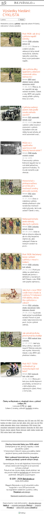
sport (34, 79)
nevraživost (32, 307)
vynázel (31, 155)
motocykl (35, 374)
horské (38, 430)
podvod (34, 338)
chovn (18, 425)
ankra (6, 432)
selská (2, 425)
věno (28, 423)
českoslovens (24, 425)
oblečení (25, 82)
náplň (28, 430)
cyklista (14, 420)
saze (32, 420)
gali (42, 430)
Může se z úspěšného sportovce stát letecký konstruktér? (32, 146)
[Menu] (4, 3)
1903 (2, 432)
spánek (13, 430)
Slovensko (30, 427)
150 (29, 420)
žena (39, 338)
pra (35, 423)
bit (34, 427)
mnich (14, 423)
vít (7, 423)
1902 (29, 193)
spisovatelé (11, 427)
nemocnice (26, 84)
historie (30, 229)
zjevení (35, 425)
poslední (29, 408)
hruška (17, 427)
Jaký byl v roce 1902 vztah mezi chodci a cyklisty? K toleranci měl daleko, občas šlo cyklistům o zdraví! (31, 296)
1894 (29, 338)
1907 (38, 420)
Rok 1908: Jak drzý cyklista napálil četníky (31, 36)
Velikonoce (21, 420)
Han (39, 425)
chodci (24, 307)
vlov (42, 420)
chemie (8, 430)
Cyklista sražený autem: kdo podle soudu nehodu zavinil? (30, 111)
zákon (24, 423)
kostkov (3, 423)
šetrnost (23, 430)
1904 (29, 226)
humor (31, 82)
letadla (34, 153)
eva (18, 423)
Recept (3, 430)
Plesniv (18, 430)
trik (29, 44)
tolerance (25, 310)
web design (22, 492)
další (29, 406)
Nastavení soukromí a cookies (22, 496)
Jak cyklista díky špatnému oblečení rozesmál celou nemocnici (31, 72)
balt (21, 423)
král (23, 267)
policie (24, 44)
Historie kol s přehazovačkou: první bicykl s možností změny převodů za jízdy (30, 185)
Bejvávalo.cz (28, 478)
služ (26, 420)
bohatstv (23, 427)
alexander (8, 425)
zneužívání (4, 427)
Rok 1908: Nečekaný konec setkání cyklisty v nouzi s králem (31, 258)
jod (38, 423)
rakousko (19, 432)
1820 (37, 427)
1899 (29, 79)
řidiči (38, 307)
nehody (24, 229)
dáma (13, 425)
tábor (9, 423)
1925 (29, 117)
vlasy (41, 427)
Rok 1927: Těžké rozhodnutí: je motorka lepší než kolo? (30, 367)
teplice (33, 430)
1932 (41, 423)
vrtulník (25, 155)
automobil (35, 117)
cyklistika (35, 41)
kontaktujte (24, 472)
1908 (29, 41)
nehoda (36, 82)
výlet (27, 376)
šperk (10, 432)
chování (32, 310)
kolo (31, 196)
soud (29, 120)
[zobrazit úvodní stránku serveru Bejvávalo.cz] (24, 4)
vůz (35, 420)
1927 (29, 374)
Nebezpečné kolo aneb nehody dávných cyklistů (30, 221)
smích (32, 84)
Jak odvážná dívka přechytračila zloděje (32, 334)
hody (13, 432)
